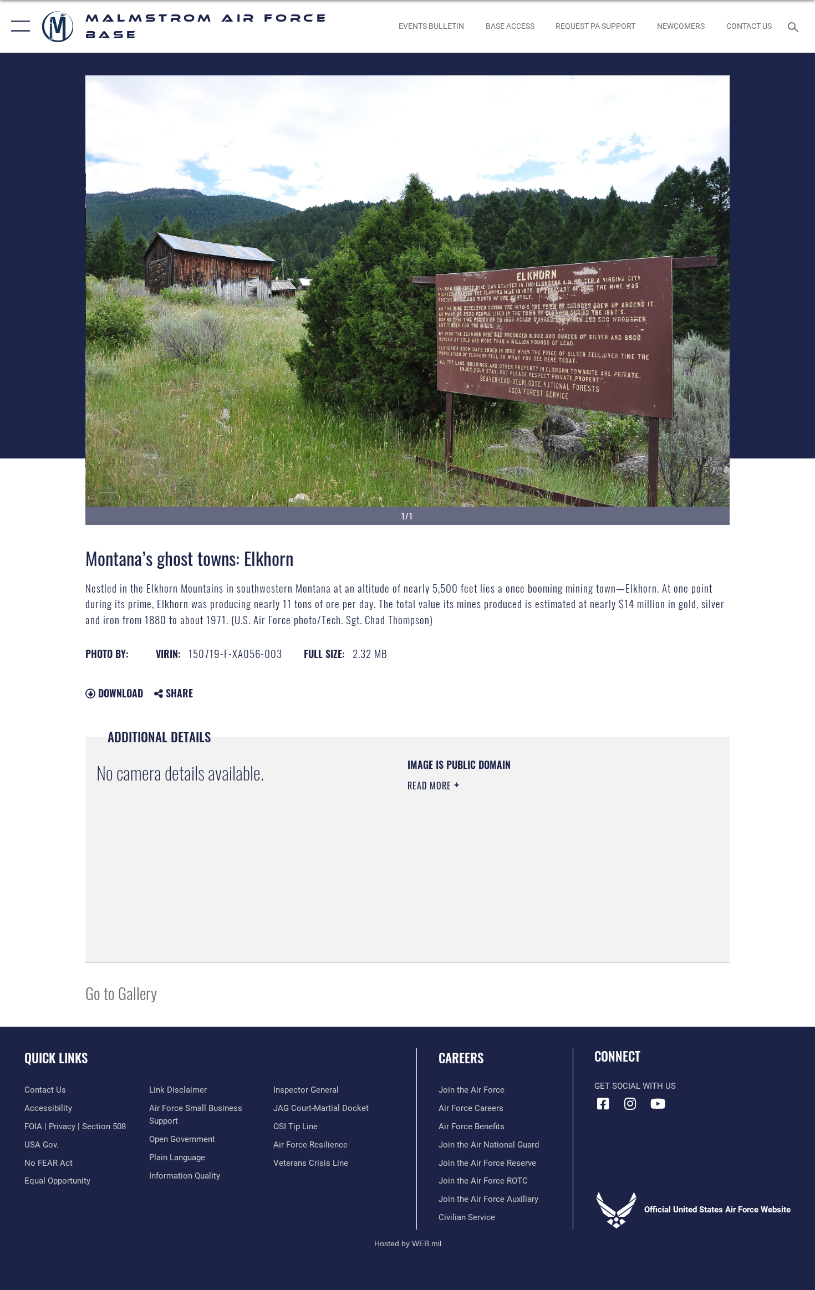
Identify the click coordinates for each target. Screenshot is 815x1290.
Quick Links (56, 1057)
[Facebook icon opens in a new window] (602, 1103)
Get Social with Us (635, 1086)
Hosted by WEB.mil (407, 1243)
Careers (461, 1057)
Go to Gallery (121, 993)
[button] (18, 26)
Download (119, 693)
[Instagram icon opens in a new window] (630, 1103)
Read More (430, 785)
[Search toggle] (794, 26)
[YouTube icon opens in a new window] (657, 1103)
